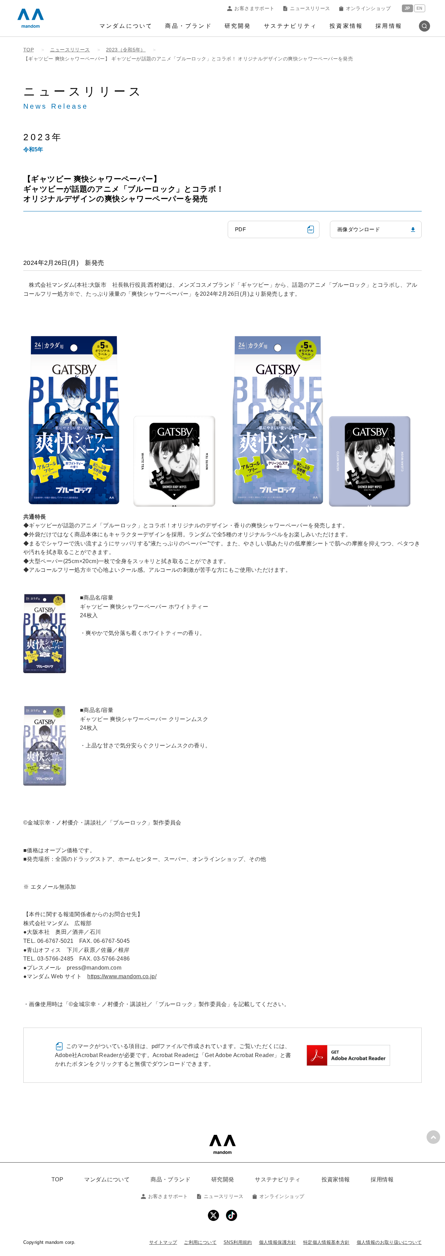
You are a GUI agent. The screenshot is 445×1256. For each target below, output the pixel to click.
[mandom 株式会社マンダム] (222, 1144)
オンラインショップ (368, 8)
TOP (57, 1179)
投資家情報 (346, 26)
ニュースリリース (310, 8)
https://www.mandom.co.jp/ (121, 976)
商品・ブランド (188, 26)
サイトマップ (163, 1242)
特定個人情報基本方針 (326, 1242)
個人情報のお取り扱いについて (389, 1242)
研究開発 (238, 26)
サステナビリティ (290, 26)
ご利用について (200, 1242)
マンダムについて (126, 26)
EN (419, 8)
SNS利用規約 (238, 1242)
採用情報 (388, 26)
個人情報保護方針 (277, 1242)
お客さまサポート (254, 8)
